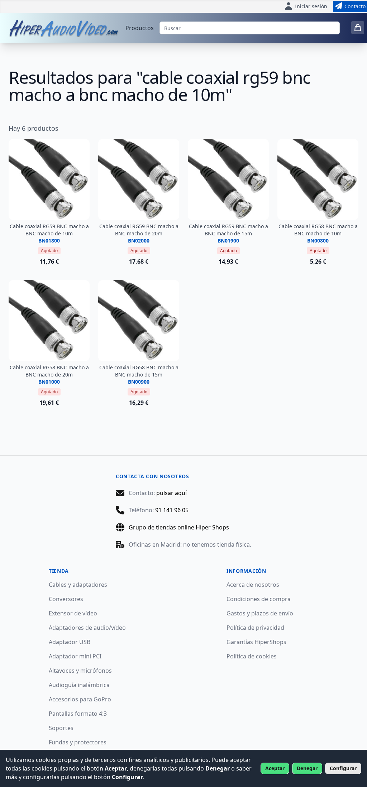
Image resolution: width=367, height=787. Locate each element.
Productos (139, 28)
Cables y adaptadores (78, 585)
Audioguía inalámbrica (79, 685)
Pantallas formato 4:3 (78, 714)
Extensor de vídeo (73, 613)
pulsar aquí (171, 493)
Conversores (66, 599)
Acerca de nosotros (253, 585)
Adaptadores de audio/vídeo (87, 628)
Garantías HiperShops (256, 642)
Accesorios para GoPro (80, 699)
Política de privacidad (255, 628)
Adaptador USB (69, 642)
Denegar (307, 768)
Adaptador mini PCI (75, 656)
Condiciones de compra (259, 599)
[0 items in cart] (357, 27)
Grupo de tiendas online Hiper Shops (179, 527)
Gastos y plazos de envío (260, 613)
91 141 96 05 (172, 510)
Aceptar (275, 768)
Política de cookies (252, 656)
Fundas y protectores (77, 742)
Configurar (343, 768)
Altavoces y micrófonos (80, 671)
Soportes (61, 728)
